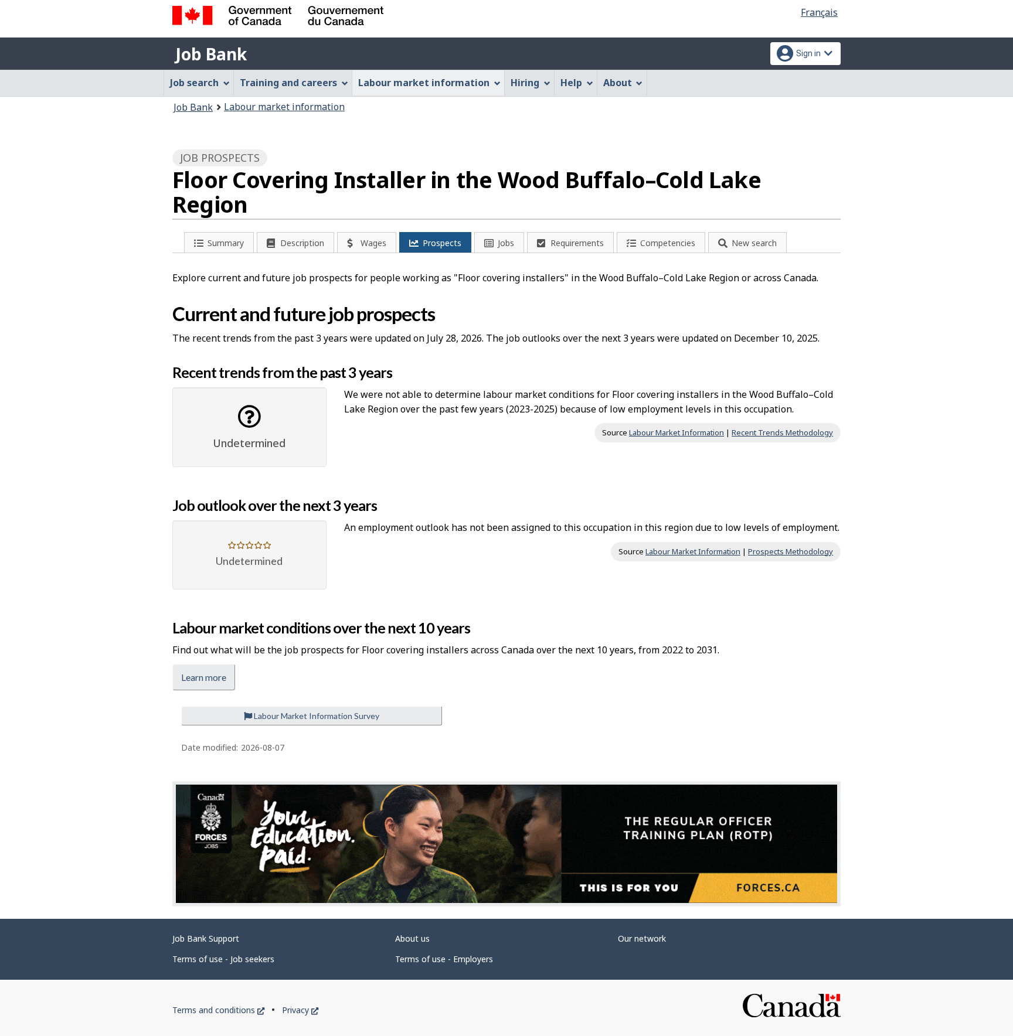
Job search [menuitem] (194, 82)
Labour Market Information (676, 432)
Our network (642, 938)
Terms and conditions (218, 1009)
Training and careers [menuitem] (288, 82)
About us (412, 938)
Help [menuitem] (571, 82)
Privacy (300, 1009)
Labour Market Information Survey (315, 716)
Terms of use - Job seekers (223, 959)
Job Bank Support (205, 938)
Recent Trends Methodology (782, 432)
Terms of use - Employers (444, 959)
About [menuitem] (617, 82)
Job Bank (211, 54)
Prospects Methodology (790, 551)
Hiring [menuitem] (525, 82)
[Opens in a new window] (506, 843)
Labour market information (284, 106)
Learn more (203, 677)
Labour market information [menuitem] (423, 82)
